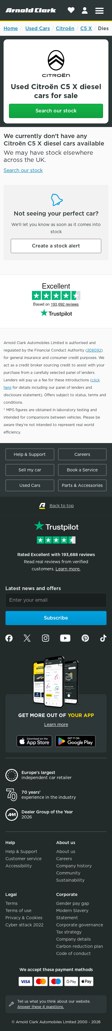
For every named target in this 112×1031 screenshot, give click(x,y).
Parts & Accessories (82, 485)
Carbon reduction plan (79, 946)
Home (11, 28)
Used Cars (37, 28)
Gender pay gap (72, 903)
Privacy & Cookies (23, 917)
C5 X (86, 28)
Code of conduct (73, 953)
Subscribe (56, 618)
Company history (74, 865)
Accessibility (18, 865)
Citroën (65, 28)
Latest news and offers (33, 588)
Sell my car (30, 469)
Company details (73, 939)
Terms (11, 903)
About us (65, 851)
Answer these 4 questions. (40, 1006)
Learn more (56, 724)
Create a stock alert (56, 246)
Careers (82, 454)
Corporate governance (79, 924)
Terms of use (18, 910)
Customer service (23, 858)
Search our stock (56, 111)
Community (68, 873)
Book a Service (82, 469)
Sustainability (70, 880)
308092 (94, 350)
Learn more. (68, 568)
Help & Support (30, 454)
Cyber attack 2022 (24, 924)
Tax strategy (69, 932)
